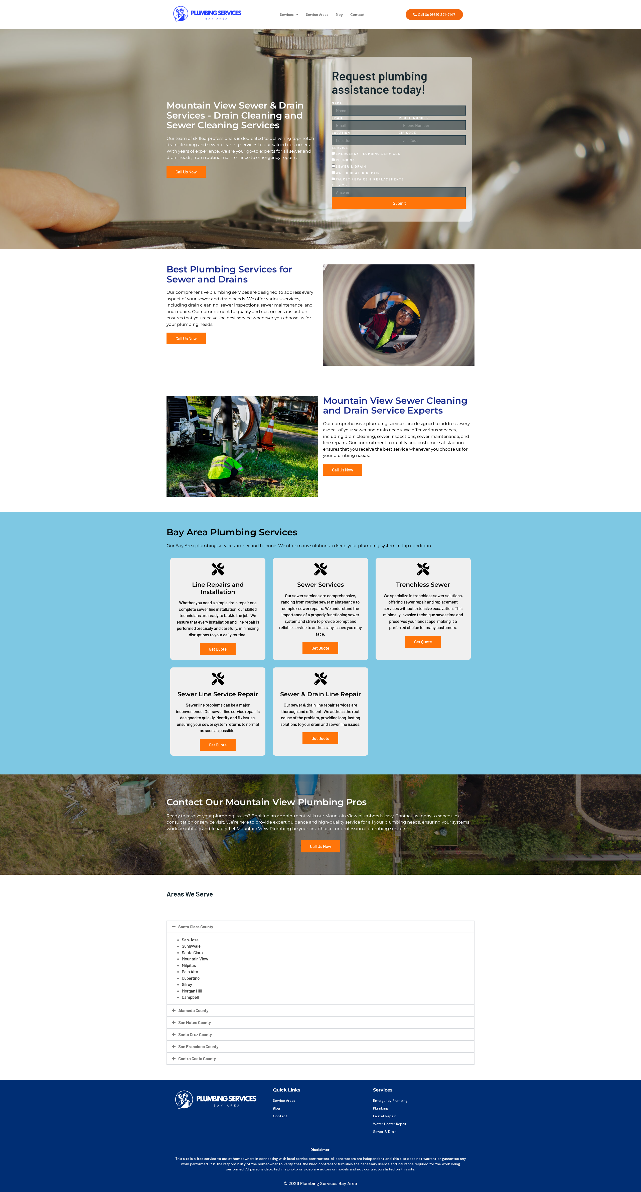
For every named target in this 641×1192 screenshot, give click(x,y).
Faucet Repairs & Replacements (370, 179)
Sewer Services (320, 584)
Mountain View (195, 958)
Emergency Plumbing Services (368, 154)
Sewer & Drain (351, 166)
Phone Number (414, 118)
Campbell (190, 997)
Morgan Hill (192, 990)
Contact (357, 14)
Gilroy (187, 984)
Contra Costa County (197, 1058)
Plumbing (345, 160)
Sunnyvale (191, 945)
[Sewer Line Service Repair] (218, 678)
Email (337, 118)
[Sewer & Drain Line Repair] (320, 678)
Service (340, 148)
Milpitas (189, 965)
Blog (339, 14)
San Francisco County (198, 1046)
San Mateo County (194, 1022)
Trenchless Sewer (423, 584)
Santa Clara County (195, 926)
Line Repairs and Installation (218, 588)
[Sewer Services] (320, 569)
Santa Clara (192, 952)
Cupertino (191, 977)
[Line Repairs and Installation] (218, 569)
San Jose (190, 939)
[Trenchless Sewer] (423, 569)
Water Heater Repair (358, 173)
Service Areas (317, 14)
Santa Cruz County (195, 1034)
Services (287, 14)
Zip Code (408, 133)
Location (341, 133)
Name (337, 103)
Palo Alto (190, 971)
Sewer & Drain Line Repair (320, 694)
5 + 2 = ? (340, 185)
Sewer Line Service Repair (218, 694)
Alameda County (193, 1010)
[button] (289, 14)
